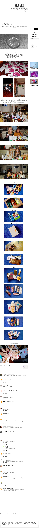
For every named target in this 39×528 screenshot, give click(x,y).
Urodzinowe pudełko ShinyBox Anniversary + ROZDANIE (34, 69)
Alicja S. (4, 465)
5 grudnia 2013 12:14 (10, 396)
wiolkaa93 (4, 374)
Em (3, 453)
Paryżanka (4, 401)
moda (36, 46)
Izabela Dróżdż (5, 459)
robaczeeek (5, 396)
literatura (32, 46)
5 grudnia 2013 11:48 (13, 390)
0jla (5, 446)
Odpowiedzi (6, 444)
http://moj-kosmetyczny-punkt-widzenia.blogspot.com (15, 53)
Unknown (4, 379)
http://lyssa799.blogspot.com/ (15, 57)
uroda (11, 24)
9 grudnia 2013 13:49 (9, 476)
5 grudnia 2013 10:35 (10, 374)
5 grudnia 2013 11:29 (10, 385)
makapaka (4, 385)
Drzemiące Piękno (6, 390)
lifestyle (32, 44)
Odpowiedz (5, 376)
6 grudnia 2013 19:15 (11, 459)
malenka (4, 426)
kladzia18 (4, 431)
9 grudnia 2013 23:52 (9, 482)
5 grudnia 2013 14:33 (9, 426)
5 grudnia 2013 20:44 (10, 446)
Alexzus (4, 482)
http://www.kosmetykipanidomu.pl (15, 56)
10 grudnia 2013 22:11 (10, 488)
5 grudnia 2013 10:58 (9, 379)
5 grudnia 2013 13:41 (9, 413)
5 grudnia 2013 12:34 (10, 401)
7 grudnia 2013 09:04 (9, 465)
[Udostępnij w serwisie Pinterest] (9, 365)
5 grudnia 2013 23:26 (7, 453)
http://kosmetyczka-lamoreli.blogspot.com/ (15, 54)
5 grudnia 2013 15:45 (10, 431)
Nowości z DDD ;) (34, 77)
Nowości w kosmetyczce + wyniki (34, 85)
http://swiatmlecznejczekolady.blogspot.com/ (15, 55)
